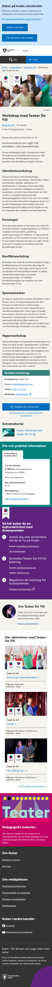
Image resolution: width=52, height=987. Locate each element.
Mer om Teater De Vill (27, 624)
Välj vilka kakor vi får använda (19, 38)
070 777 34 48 (19, 389)
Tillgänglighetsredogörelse (14, 886)
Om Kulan (6, 866)
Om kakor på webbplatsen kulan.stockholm (21, 19)
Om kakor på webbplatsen (13, 899)
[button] (39, 59)
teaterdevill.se (22, 394)
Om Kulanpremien (17, 551)
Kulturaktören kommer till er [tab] (11, 454)
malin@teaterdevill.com (22, 384)
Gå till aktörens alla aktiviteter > (33, 786)
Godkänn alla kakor (15, 27)
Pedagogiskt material (18, 827)
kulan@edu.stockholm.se (28, 546)
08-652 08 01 (23, 573)
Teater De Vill (8, 125)
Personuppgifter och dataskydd (16, 893)
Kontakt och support (11, 860)
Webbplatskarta (9, 906)
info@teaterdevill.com (26, 568)
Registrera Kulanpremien (20, 589)
